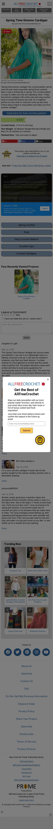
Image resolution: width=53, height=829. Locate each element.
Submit (26, 430)
